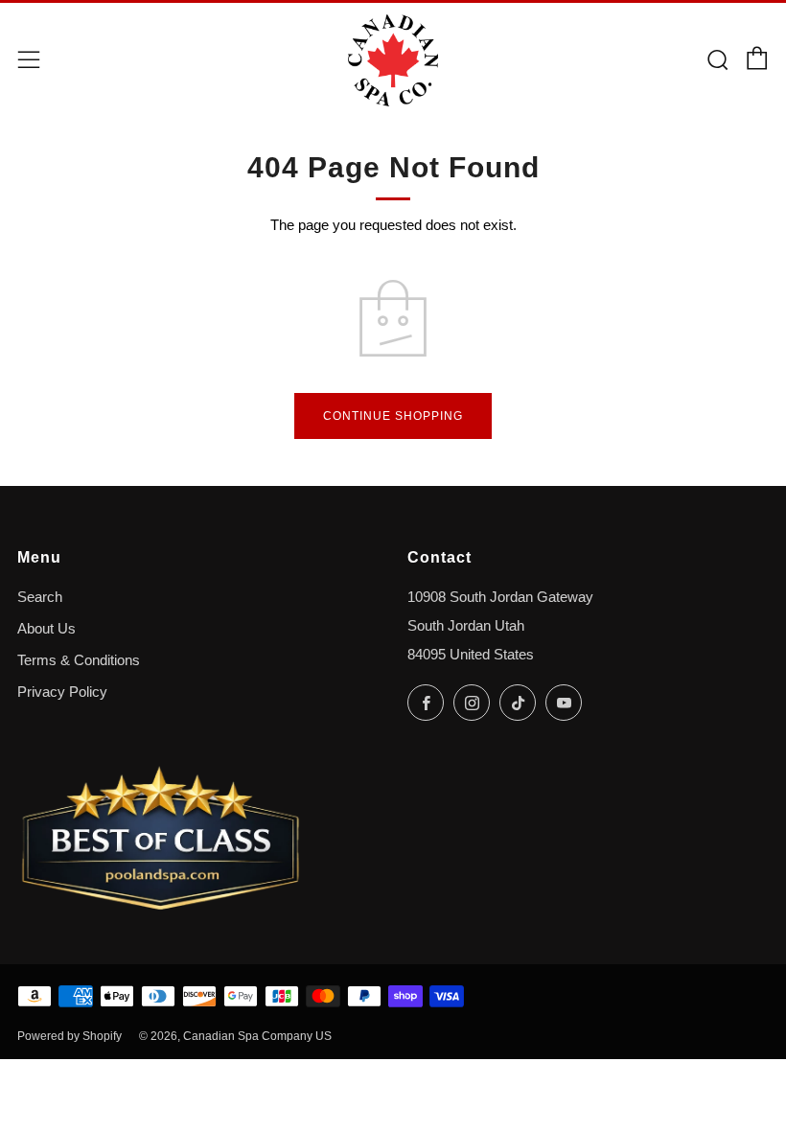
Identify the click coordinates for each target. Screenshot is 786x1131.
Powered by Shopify (69, 1036)
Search (39, 597)
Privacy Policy (62, 692)
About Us (46, 628)
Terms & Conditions (78, 660)
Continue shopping (393, 416)
